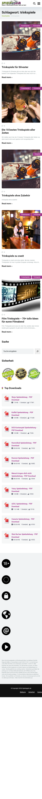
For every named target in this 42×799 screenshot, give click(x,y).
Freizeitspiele (25, 26)
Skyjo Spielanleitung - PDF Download (22, 398)
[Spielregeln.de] (14, 3)
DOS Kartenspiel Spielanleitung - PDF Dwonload (24, 429)
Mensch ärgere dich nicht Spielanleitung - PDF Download (24, 474)
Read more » (7, 77)
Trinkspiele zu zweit (13, 255)
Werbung (23, 692)
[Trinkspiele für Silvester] (21, 40)
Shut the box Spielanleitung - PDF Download (25, 535)
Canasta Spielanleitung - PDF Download (23, 520)
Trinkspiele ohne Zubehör (16, 195)
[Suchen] (37, 351)
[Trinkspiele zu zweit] (21, 229)
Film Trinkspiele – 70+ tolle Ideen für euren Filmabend (20, 320)
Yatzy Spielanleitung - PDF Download (22, 490)
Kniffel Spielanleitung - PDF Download (22, 413)
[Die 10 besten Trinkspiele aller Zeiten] (21, 103)
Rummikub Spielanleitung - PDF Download (24, 444)
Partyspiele (36, 26)
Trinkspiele (36, 88)
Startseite (6, 16)
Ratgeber (37, 154)
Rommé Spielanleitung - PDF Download (23, 459)
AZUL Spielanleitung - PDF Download (22, 505)
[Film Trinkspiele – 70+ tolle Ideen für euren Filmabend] (21, 292)
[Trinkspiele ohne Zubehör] (21, 169)
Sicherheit (31, 692)
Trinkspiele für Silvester (15, 67)
